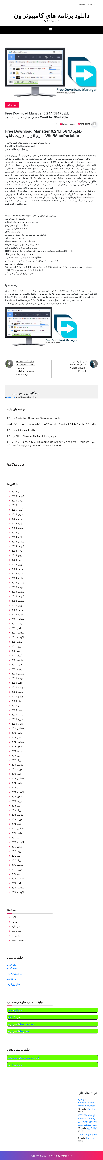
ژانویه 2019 (17, 773)
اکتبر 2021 (16, 628)
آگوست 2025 (18, 496)
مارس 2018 (17, 814)
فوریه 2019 (17, 769)
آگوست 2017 (18, 842)
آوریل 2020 (17, 710)
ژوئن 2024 (17, 555)
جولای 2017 (17, 846)
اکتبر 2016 (16, 883)
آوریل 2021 (17, 655)
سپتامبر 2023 (18, 591)
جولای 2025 (17, 500)
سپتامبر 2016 (18, 887)
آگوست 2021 (18, 637)
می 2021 (16, 651)
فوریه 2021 (17, 664)
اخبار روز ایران (13, 984)
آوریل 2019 (17, 760)
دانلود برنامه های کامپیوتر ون (51, 15)
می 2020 (16, 705)
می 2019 (16, 755)
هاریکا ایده (11, 979)
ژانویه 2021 (17, 669)
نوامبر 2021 (17, 623)
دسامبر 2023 (18, 582)
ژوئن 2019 (17, 751)
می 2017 (16, 855)
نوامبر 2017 (17, 833)
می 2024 (16, 560)
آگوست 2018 (18, 792)
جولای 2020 (17, 696)
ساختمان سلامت (14, 973)
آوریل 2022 (17, 605)
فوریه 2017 (17, 869)
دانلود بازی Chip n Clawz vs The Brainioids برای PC (32, 436)
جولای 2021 (17, 641)
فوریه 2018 (17, 819)
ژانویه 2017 (17, 874)
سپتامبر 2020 (18, 687)
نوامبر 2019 (17, 733)
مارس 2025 (17, 514)
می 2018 (16, 805)
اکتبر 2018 (16, 787)
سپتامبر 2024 (18, 541)
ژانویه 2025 (17, 523)
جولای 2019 (17, 746)
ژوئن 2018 (17, 801)
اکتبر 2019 (16, 737)
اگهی (14, 917)
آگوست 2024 (18, 546)
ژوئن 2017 (16, 851)
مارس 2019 (17, 764)
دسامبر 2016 (18, 878)
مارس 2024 (17, 569)
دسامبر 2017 (18, 828)
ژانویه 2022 (17, 614)
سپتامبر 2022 (18, 600)
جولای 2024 (17, 550)
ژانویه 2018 (17, 824)
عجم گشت (12, 968)
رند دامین (36, 142)
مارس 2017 (17, 865)
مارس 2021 (17, 660)
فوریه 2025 (17, 519)
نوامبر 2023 (17, 587)
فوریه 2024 (17, 573)
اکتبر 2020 (17, 682)
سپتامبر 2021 (18, 632)
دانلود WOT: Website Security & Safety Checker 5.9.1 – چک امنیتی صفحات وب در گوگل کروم (51, 424)
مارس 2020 (17, 714)
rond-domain (86, 124)
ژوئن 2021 (17, 646)
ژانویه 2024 (17, 578)
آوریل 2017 (17, 860)
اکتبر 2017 (16, 837)
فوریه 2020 (17, 719)
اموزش (15, 921)
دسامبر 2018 (18, 778)
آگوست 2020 (18, 692)
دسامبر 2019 (18, 728)
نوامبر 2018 (17, 783)
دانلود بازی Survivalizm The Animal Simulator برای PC (33, 418)
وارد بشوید (10, 397)
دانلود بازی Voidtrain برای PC (21, 430)
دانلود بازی (16, 926)
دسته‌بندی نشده (18, 940)
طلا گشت (11, 965)
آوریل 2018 (17, 810)
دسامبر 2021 (18, 619)
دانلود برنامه (12, 104)
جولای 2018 (17, 796)
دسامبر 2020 (18, 673)
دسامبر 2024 (18, 528)
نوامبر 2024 (17, 532)
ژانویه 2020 (17, 723)
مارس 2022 (17, 610)
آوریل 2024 (17, 564)
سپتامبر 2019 (18, 742)
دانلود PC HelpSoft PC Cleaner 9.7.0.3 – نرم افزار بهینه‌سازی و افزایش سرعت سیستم (25, 368)
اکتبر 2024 (17, 537)
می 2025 (16, 505)
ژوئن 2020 (17, 701)
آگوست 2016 (18, 892)
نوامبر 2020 (17, 678)
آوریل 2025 (17, 509)
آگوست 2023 (18, 596)
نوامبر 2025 (17, 491)
